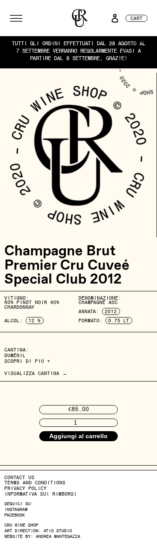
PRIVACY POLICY (25, 488)
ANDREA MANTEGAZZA (58, 536)
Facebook (14, 515)
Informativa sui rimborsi (40, 494)
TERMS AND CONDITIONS (34, 483)
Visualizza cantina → (35, 373)
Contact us (19, 477)
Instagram (15, 509)
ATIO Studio (58, 531)
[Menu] (16, 18)
